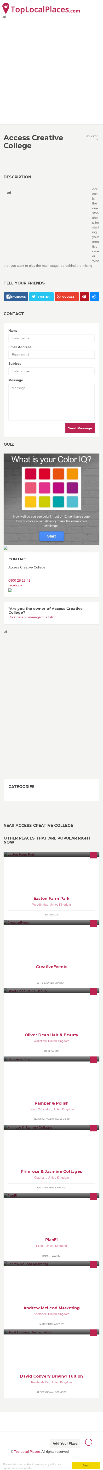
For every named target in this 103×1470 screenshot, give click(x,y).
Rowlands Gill (40, 1382)
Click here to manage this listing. (32, 617)
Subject (14, 363)
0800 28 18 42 (19, 580)
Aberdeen (40, 1314)
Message (15, 380)
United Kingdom (60, 904)
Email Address (20, 347)
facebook (15, 585)
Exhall (40, 1246)
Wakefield (40, 1041)
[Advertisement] (51, 70)
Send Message (80, 428)
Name (12, 330)
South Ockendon (40, 1109)
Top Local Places (27, 1451)
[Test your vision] (51, 499)
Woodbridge (40, 904)
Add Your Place (65, 1443)
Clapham (40, 1177)
